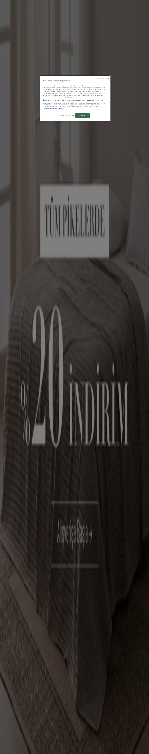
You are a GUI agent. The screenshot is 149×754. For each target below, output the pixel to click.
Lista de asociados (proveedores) (53, 108)
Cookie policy (69, 97)
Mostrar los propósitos (66, 115)
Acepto (82, 115)
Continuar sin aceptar (103, 78)
